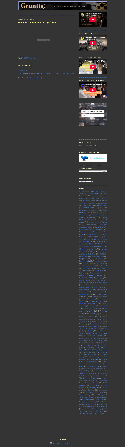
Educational (86, 241)
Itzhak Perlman (89, 263)
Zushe (90, 411)
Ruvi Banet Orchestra (97, 338)
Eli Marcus (90, 244)
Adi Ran (94, 198)
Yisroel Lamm (99, 399)
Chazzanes (83, 232)
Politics (93, 328)
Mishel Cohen (103, 296)
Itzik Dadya (100, 263)
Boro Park (93, 217)
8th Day (82, 191)
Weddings (93, 387)
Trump (93, 380)
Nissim (81, 319)
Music (89, 311)
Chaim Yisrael (99, 227)
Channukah (83, 229)
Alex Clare (104, 198)
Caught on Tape (93, 222)
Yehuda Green (84, 395)
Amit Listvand (86, 200)
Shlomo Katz (93, 359)
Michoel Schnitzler (85, 294)
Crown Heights (92, 237)
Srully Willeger (84, 371)
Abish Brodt (95, 196)
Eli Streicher (87, 246)
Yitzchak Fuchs (84, 402)
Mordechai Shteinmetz (87, 303)
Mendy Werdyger (84, 289)
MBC (91, 278)
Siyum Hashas (94, 366)
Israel (105, 261)
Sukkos (82, 373)
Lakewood (82, 273)
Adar (87, 198)
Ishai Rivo (97, 261)
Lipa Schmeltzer (96, 275)
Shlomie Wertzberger (94, 357)
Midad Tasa (86, 296)
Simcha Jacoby (93, 364)
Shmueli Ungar (93, 361)
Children (95, 232)
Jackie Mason (83, 266)
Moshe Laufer (91, 306)
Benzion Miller (83, 215)
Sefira (81, 343)
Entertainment (86, 249)
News (96, 316)
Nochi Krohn (90, 319)
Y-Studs (105, 387)
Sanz (92, 340)
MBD (100, 278)
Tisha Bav (95, 378)
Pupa (83, 331)
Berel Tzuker (96, 215)
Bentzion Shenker (98, 212)
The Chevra (101, 376)
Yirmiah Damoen (102, 397)
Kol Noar (96, 268)
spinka (92, 413)
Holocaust (97, 259)
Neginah (102, 313)
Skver (105, 366)
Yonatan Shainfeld (101, 406)
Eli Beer (98, 241)
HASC (102, 254)
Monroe (101, 299)
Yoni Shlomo (87, 409)
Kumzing (104, 268)
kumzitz (99, 411)
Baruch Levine (84, 210)
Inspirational (34, 58)
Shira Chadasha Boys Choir (97, 350)
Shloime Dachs (88, 352)
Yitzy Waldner (97, 402)
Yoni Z (96, 409)
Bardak (102, 208)
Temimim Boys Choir (90, 376)
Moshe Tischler (86, 308)
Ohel (97, 319)
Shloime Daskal (102, 352)
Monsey (81, 301)
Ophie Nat (102, 321)
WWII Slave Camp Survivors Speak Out (37, 22)
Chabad (104, 222)
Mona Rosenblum (88, 299)
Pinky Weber (94, 324)
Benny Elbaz (96, 210)
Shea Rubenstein (99, 345)
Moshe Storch (103, 306)
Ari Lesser (92, 203)
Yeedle (101, 392)
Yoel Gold (103, 404)
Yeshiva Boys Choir (86, 397)
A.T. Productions (92, 194)
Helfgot (81, 259)
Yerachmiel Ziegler (98, 395)
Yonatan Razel (87, 406)
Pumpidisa (104, 328)
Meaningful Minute (85, 282)
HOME (47, 73)
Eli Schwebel (102, 244)
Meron (95, 289)
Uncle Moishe (95, 385)
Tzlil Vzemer (93, 383)
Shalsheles (92, 343)
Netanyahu (82, 317)
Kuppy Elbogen (86, 270)
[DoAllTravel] (93, 126)
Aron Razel (103, 203)
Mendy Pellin (98, 287)
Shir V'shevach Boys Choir (89, 347)
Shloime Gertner (90, 354)
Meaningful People (100, 282)
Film (90, 252)
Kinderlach (86, 268)
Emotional (26, 58)
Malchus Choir (84, 280)
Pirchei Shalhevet (93, 326)
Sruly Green (99, 371)
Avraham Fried (88, 208)
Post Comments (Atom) (34, 78)
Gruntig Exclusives (88, 254)
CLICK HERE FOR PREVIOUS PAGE (30, 73)
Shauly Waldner (86, 345)
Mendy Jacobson (99, 285)
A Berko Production (95, 191)
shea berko (82, 413)
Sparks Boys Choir (87, 368)
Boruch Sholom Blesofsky (96, 220)
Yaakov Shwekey (88, 390)
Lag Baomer (98, 270)
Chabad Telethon (90, 225)
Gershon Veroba (102, 251)
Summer (93, 373)
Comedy (91, 234)
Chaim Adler (103, 224)
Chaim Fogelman (87, 227)
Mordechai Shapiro (96, 301)
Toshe (85, 380)
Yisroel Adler (86, 399)
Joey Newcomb (102, 266)
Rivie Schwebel (97, 336)
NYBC (93, 314)
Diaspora (96, 239)
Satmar (100, 340)
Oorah (92, 321)
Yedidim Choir (87, 392)
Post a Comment (23, 70)
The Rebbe (83, 378)
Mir (95, 296)
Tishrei (105, 378)
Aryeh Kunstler (87, 205)
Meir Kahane (87, 285)
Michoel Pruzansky (96, 292)
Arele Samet (97, 200)
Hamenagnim (83, 256)
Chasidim (98, 229)
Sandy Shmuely (83, 340)
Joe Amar (92, 266)
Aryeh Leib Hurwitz (101, 205)
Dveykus (105, 239)
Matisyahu (99, 280)
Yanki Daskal (103, 390)
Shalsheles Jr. (103, 343)
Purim (90, 331)
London (81, 278)
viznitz (99, 413)
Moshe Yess (97, 308)
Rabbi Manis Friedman (93, 333)
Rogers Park (83, 338)
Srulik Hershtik (100, 368)
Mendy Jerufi (84, 287)
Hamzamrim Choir (98, 256)
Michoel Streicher (102, 294)
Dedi (89, 239)
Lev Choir (95, 273)
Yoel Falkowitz (92, 404)
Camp (81, 222)
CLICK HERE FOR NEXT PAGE (64, 73)
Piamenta (82, 324)
